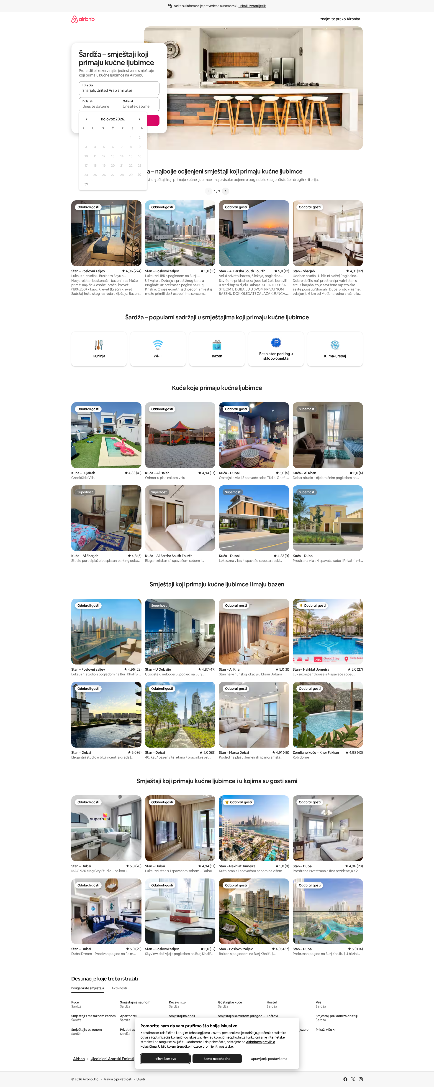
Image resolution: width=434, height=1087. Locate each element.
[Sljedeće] (225, 191)
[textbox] (99, 106)
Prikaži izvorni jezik (252, 6)
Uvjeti (140, 1079)
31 (86, 184)
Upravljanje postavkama (269, 1059)
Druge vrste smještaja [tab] (87, 988)
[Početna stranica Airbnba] (83, 19)
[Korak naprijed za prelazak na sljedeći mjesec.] (139, 119)
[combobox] (119, 90)
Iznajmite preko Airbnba (339, 19)
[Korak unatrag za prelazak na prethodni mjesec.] (86, 119)
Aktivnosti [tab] (119, 988)
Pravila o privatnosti (117, 1079)
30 (139, 175)
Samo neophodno (217, 1059)
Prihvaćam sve (165, 1059)
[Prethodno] (208, 191)
